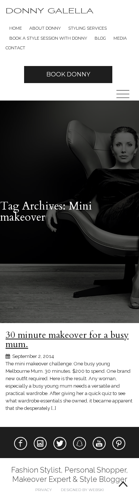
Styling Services (87, 28)
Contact (15, 47)
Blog (100, 38)
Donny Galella (49, 11)
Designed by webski (82, 489)
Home (15, 28)
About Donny (45, 28)
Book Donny (68, 74)
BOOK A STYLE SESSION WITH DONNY (48, 38)
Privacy (43, 489)
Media (120, 38)
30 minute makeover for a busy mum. (67, 340)
